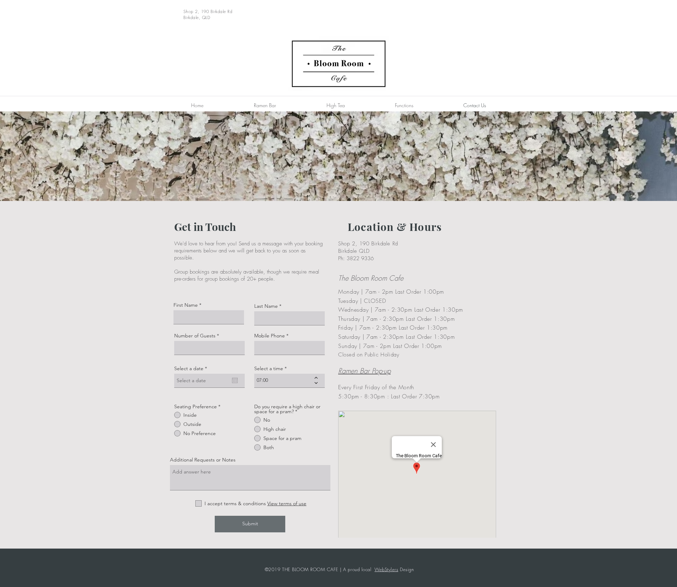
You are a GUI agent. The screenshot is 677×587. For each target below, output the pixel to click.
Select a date (192, 368)
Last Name (266, 306)
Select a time (268, 368)
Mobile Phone (269, 335)
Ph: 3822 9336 (356, 258)
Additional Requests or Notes (203, 459)
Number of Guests (194, 335)
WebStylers (386, 569)
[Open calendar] (235, 380)
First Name (185, 304)
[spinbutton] (284, 380)
